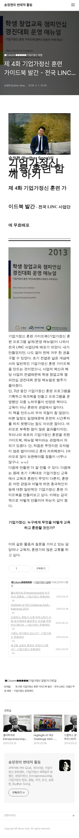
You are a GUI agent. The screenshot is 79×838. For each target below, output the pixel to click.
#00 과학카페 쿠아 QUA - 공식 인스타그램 (27, 822)
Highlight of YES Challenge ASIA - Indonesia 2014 (31, 606)
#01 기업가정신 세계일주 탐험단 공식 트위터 (28, 829)
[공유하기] (21, 568)
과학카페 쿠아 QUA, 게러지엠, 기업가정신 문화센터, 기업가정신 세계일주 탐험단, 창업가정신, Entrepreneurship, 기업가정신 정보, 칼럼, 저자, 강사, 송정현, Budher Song (31, 776)
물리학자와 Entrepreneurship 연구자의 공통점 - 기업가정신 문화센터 (30, 594)
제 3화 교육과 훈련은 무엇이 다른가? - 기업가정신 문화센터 (29, 647)
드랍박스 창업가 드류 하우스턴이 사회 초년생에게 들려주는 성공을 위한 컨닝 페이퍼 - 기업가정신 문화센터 (31, 621)
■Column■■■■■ (21, 582)
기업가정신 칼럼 (42, 582)
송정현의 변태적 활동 (18, 5)
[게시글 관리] (26, 568)
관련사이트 (10, 815)
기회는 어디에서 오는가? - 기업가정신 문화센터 (31, 635)
